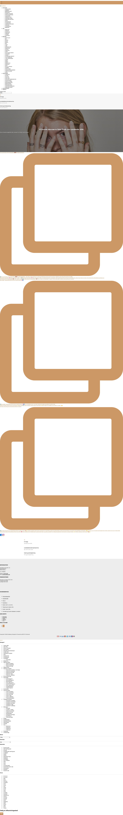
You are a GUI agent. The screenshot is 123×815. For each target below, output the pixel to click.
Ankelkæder (8, 9)
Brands (4, 36)
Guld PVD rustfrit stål (8, 766)
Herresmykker (8, 17)
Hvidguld (6, 752)
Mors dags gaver (8, 87)
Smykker (5, 7)
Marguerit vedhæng (10, 705)
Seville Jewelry (8, 66)
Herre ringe (8, 695)
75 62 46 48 (5, 573)
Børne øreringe (9, 666)
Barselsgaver (8, 83)
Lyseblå (5, 792)
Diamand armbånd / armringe (13, 669)
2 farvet (5, 776)
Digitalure (7, 32)
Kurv (4, 620)
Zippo (6, 72)
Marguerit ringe (9, 704)
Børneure (7, 29)
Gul (4, 786)
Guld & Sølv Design (9, 52)
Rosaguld (6, 759)
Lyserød (5, 794)
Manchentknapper (10, 698)
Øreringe (7, 27)
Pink (5, 800)
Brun (5, 779)
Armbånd (7, 10)
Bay (6, 38)
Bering (6, 40)
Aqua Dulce (7, 37)
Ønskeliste (5, 1)
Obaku (6, 60)
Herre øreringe (9, 694)
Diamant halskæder (10, 671)
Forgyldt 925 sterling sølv (9, 751)
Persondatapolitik (6, 596)
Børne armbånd (9, 663)
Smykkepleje (8, 21)
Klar (5, 790)
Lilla (5, 791)
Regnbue (6, 801)
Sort (5, 806)
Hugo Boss (7, 53)
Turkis (5, 808)
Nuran (6, 59)
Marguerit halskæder (11, 701)
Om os (4, 600)
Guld (5, 787)
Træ (5, 764)
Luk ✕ (1, 640)
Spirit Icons (8, 68)
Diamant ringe (9, 673)
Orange (5, 797)
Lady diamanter (8, 57)
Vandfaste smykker (8, 653)
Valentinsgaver (9, 687)
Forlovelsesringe (9, 14)
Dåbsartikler (6, 667)
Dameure (7, 30)
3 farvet (5, 777)
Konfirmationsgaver (9, 86)
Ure (3, 28)
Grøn (5, 785)
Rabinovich (7, 63)
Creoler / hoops (9, 709)
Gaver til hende (8, 81)
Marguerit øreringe (10, 703)
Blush (6, 41)
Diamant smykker (9, 13)
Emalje (5, 750)
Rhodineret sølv (7, 756)
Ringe (6, 20)
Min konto (5, 2)
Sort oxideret (7, 760)
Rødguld (6, 757)
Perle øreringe (9, 717)
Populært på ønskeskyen (10, 79)
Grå (5, 783)
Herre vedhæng (9, 696)
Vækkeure (7, 35)
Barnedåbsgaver (8, 82)
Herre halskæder (10, 692)
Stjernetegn (8, 22)
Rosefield (7, 64)
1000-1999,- (7, 76)
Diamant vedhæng (10, 675)
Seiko (6, 65)
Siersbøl (7, 67)
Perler (5, 755)
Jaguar (6, 55)
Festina (6, 49)
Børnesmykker (8, 11)
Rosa (5, 804)
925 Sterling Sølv (7, 749)
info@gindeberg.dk (6, 574)
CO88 (6, 45)
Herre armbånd (9, 691)
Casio (6, 44)
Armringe (8, 659)
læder (5, 754)
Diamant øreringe (10, 672)
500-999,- (7, 75)
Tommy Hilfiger (8, 71)
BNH (6, 43)
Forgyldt (6, 782)
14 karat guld (7, 765)
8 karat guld (6, 747)
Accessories (6, 88)
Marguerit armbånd (10, 700)
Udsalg (4, 89)
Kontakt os (5, 602)
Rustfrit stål (6, 770)
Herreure (7, 33)
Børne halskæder (10, 664)
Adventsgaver (8, 80)
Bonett (6, 42)
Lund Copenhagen (9, 58)
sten (5, 763)
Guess (6, 51)
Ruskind (5, 769)
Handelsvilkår (5, 598)
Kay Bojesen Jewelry (9, 56)
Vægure (7, 34)
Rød (5, 802)
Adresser (4, 619)
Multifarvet (6, 795)
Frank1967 (7, 50)
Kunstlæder (6, 768)
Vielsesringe (8, 26)
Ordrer (4, 618)
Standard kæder (8, 18)
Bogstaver (7, 12)
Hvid (5, 788)
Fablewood (7, 48)
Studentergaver (9, 686)
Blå (4, 778)
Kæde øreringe (9, 712)
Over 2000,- (7, 78)
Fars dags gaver (8, 84)
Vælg (2, 813)
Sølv (5, 805)
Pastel (5, 799)
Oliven (5, 796)
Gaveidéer (5, 73)
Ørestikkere (8, 715)
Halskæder (7, 15)
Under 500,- (7, 74)
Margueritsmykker (9, 19)
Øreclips (8, 708)
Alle (5, 654)
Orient (6, 61)
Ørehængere (9, 713)
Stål (5, 761)
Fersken (5, 781)
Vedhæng (7, 25)
